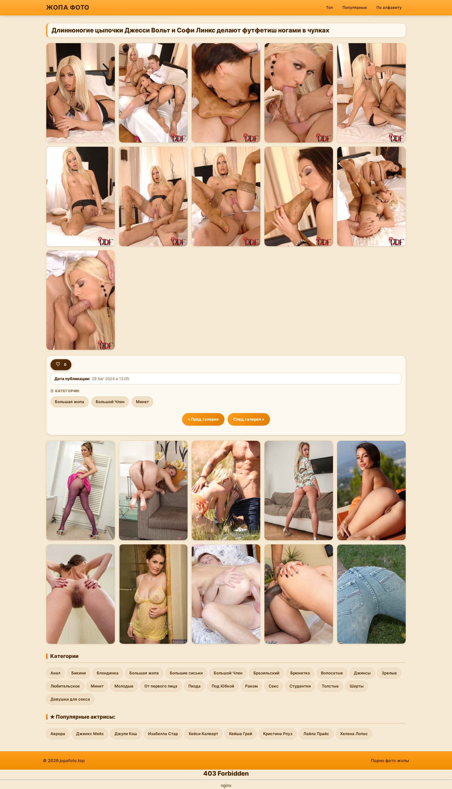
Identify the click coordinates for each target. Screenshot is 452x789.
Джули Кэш (126, 733)
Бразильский (266, 672)
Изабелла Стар (163, 733)
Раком (251, 686)
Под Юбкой (223, 686)
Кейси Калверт (203, 733)
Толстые (330, 686)
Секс (274, 686)
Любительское (65, 686)
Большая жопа (69, 401)
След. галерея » (248, 419)
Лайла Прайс (316, 733)
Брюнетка (300, 672)
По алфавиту (389, 7)
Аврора (57, 733)
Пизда (194, 686)
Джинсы (362, 672)
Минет (142, 401)
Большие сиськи (186, 672)
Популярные (354, 7)
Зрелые (389, 672)
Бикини (78, 672)
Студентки (300, 686)
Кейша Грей (240, 733)
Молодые (124, 686)
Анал (55, 672)
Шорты (357, 686)
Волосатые (332, 672)
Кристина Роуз (277, 733)
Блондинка (107, 672)
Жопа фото (67, 7)
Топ (329, 7)
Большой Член (110, 401)
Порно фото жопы (390, 760)
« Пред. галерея (203, 419)
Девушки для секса (70, 699)
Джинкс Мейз (90, 733)
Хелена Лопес (354, 733)
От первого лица (160, 686)
